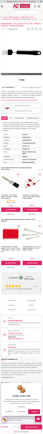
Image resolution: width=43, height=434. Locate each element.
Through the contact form (15, 333)
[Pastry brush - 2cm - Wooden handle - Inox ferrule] (10, 182)
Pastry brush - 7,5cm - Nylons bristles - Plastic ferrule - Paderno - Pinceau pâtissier (32, 196)
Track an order (11, 300)
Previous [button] (3, 289)
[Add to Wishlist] (40, 29)
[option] (21, 289)
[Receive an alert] (32, 29)
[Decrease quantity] (10, 427)
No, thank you (9, 411)
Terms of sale (32, 309)
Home (5, 17)
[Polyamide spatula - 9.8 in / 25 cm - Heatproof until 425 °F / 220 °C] (32, 234)
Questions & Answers (32, 118)
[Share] (36, 29)
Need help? (32, 1)
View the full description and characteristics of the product (19, 100)
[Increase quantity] (18, 427)
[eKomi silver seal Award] (21, 277)
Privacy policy (11, 309)
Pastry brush (16, 19)
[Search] (40, 12)
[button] (35, 6)
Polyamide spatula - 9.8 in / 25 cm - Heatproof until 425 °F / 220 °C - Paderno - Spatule (32, 248)
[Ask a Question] (28, 29)
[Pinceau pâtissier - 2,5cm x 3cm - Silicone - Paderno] (21, 80)
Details (4, 118)
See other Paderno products (22, 105)
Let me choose (21, 411)
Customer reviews (19, 118)
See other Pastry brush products (23, 111)
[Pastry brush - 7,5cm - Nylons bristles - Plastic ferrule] (32, 182)
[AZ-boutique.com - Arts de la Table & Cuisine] (21, 7)
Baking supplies (14, 17)
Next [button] (40, 289)
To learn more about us (7, 377)
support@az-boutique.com (15, 339)
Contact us (11, 305)
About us (31, 305)
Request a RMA (31, 300)
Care (10, 118)
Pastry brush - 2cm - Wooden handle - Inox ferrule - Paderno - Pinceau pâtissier (9, 196)
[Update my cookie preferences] (5, 420)
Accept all (34, 411)
